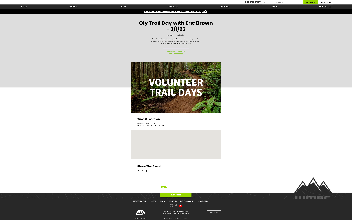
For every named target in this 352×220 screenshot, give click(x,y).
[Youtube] (180, 205)
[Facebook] (176, 205)
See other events (176, 54)
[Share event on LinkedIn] (147, 171)
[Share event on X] (143, 171)
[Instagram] (171, 205)
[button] (123, 7)
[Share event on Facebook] (138, 171)
